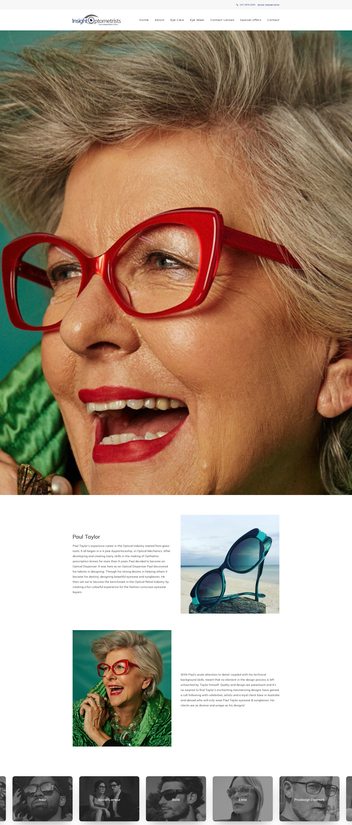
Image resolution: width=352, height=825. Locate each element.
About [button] (159, 20)
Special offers (250, 20)
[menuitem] (145, 20)
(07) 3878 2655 (247, 4)
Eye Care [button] (177, 20)
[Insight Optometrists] (97, 19)
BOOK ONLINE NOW (268, 4)
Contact (273, 20)
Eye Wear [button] (197, 20)
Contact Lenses (222, 20)
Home (144, 20)
